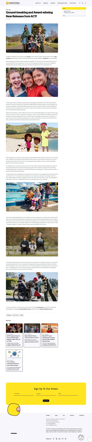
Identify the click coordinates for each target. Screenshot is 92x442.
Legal (56, 415)
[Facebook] (53, 439)
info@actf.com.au (53, 425)
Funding (45, 3)
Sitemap (48, 415)
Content (52, 3)
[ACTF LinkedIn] (59, 439)
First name (17, 393)
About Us (38, 3)
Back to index (15, 315)
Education (73, 3)
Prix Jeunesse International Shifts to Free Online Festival (13, 363)
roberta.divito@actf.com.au (46, 309)
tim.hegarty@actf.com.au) (24, 309)
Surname (38, 393)
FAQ (64, 415)
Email (60, 393)
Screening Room (40, 307)
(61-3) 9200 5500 (51, 423)
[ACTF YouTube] (65, 439)
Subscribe (46, 400)
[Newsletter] (62, 439)
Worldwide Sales (62, 3)
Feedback (81, 415)
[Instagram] (56, 439)
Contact (72, 415)
